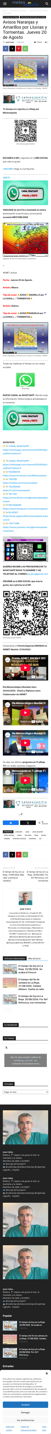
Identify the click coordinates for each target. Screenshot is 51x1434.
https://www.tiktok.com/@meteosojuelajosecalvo (25, 498)
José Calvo (10, 42)
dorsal (43, 835)
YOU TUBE (13, 523)
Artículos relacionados (15, 958)
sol (40, 838)
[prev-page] (4, 1010)
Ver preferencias (25, 1420)
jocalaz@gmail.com (37, 574)
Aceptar (25, 1404)
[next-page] (9, 1010)
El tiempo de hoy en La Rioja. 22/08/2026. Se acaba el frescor (30, 969)
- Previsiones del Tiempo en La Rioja (33, 17)
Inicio (5, 10)
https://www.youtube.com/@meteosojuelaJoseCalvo (25, 527)
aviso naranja (9, 835)
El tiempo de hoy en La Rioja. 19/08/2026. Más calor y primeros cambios (13, 876)
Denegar (25, 1412)
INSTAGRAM (14, 505)
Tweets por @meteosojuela (25, 1060)
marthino (32, 838)
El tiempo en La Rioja (18, 10)
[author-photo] (25, 905)
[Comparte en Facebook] (5, 814)
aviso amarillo (37, 832)
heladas (7, 838)
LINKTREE (8, 169)
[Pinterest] (19, 48)
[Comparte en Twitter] (10, 814)
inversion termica (19, 838)
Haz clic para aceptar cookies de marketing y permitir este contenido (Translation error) (25, 1060)
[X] (12, 48)
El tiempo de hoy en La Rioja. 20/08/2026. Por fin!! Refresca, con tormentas (37, 876)
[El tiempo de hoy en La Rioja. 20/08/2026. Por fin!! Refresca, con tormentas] (10, 999)
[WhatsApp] (25, 48)
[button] (46, 1373)
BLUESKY (13, 512)
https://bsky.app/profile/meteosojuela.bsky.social (25, 516)
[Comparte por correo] (15, 814)
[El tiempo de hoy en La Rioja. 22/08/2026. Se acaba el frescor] (10, 969)
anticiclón (18, 832)
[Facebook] (5, 48)
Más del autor (34, 958)
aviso (27, 832)
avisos (19, 835)
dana (36, 835)
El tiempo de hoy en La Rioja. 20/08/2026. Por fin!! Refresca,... (32, 1352)
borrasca (28, 835)
